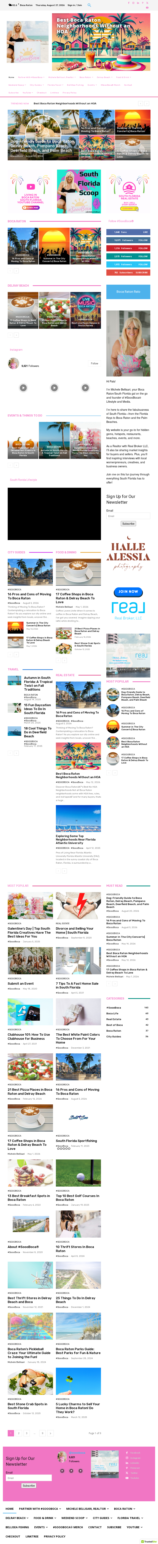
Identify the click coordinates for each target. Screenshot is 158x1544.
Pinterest (135, 1468)
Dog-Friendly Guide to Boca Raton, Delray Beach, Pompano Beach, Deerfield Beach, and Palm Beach (135, 696)
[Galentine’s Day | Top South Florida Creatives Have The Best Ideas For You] (85, 440)
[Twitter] (147, 3)
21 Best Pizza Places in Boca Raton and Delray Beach (54, 323)
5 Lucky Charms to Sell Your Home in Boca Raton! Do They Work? (78, 1408)
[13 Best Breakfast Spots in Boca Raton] (30, 1173)
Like (145, 232)
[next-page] (16, 270)
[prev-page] (10, 270)
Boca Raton (23, 444)
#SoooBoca (17, 136)
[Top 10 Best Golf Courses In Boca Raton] (78, 1173)
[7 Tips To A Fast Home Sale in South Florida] (78, 960)
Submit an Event (21, 983)
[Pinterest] (142, 3)
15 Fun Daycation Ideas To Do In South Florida (37, 709)
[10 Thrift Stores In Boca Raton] (78, 1224)
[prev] (140, 103)
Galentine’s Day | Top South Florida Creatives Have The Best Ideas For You (85, 452)
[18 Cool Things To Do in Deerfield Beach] (14, 731)
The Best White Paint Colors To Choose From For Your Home (78, 1038)
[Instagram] (133, 3)
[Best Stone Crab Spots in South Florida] (64, 648)
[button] (89, 5)
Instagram (16, 349)
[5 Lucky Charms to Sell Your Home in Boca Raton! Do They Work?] (78, 1381)
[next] (146, 103)
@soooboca (30, 361)
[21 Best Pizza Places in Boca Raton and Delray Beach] (54, 310)
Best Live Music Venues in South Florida (86, 324)
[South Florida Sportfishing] (78, 1118)
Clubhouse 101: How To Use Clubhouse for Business (29, 1036)
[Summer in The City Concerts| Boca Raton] (132, 122)
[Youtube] (147, 7)
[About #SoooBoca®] (30, 1224)
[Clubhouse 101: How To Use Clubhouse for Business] (30, 1011)
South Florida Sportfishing (76, 1141)
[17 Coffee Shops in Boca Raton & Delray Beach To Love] (132, 147)
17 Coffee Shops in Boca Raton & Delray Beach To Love (23, 323)
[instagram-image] (23, 387)
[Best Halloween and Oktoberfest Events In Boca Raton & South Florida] (23, 440)
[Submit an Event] (30, 960)
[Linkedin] (138, 3)
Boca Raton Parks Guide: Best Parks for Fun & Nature (78, 1351)
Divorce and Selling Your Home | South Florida (75, 930)
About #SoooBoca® (23, 1247)
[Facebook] (128, 3)
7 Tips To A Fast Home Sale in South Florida (77, 985)
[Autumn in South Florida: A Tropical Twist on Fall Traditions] (54, 440)
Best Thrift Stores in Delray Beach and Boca (30, 1300)
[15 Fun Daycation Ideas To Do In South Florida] (14, 708)
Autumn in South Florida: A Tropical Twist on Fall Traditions (54, 453)
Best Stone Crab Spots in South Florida (87, 644)
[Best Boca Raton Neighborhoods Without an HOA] (97, 147)
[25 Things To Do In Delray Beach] (78, 1275)
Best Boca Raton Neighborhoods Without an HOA (85, 258)
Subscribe (142, 272)
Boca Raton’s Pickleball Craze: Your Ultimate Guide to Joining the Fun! (29, 1353)
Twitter (134, 1473)
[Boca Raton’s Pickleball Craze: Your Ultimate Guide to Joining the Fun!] (30, 1326)
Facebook (135, 1452)
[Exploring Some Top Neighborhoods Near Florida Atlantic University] (78, 818)
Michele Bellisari (64, 607)
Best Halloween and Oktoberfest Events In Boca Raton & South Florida (23, 452)
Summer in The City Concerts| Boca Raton (54, 259)
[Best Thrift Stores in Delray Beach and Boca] (30, 1275)
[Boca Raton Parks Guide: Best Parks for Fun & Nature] (78, 1326)
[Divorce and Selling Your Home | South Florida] (78, 905)
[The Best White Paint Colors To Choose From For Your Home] (78, 1011)
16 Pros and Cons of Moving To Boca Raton (23, 259)
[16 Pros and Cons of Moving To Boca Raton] (97, 122)
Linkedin (134, 1463)
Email (109, 510)
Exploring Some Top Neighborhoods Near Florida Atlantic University (76, 839)
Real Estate (63, 924)
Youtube (134, 1478)
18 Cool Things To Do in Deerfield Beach (37, 732)
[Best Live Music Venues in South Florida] (85, 310)
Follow (94, 363)
